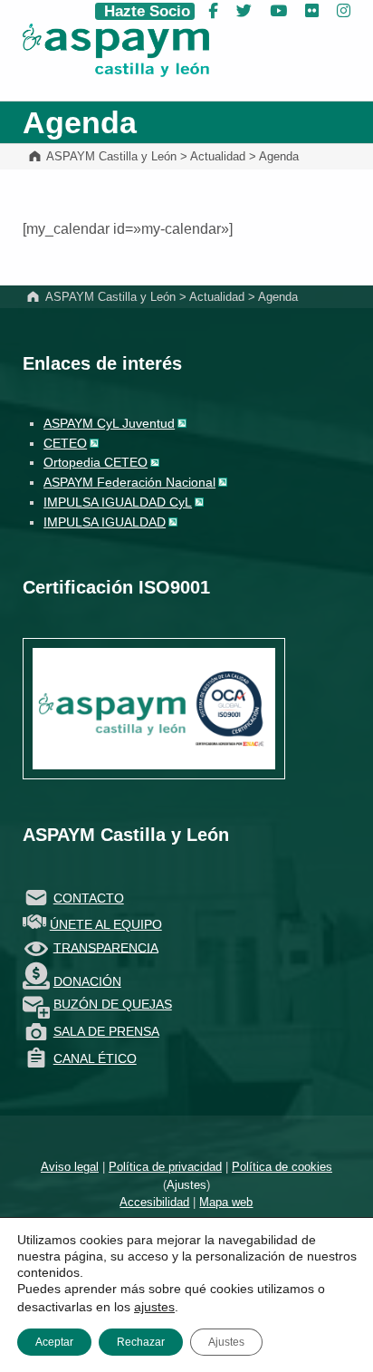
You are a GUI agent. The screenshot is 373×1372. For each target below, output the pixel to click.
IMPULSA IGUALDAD (104, 522)
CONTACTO (88, 898)
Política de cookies (282, 1167)
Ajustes (186, 1185)
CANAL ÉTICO (95, 1058)
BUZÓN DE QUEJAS (112, 1004)
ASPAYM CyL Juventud (109, 423)
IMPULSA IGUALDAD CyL (117, 502)
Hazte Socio (145, 11)
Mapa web (226, 1202)
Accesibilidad (154, 1202)
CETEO (65, 443)
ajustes (154, 1307)
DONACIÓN (87, 981)
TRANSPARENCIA (105, 947)
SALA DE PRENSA (106, 1031)
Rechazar (141, 1342)
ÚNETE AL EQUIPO (106, 924)
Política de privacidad (165, 1167)
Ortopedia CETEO (95, 462)
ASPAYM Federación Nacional (129, 482)
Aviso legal (70, 1167)
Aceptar (54, 1342)
